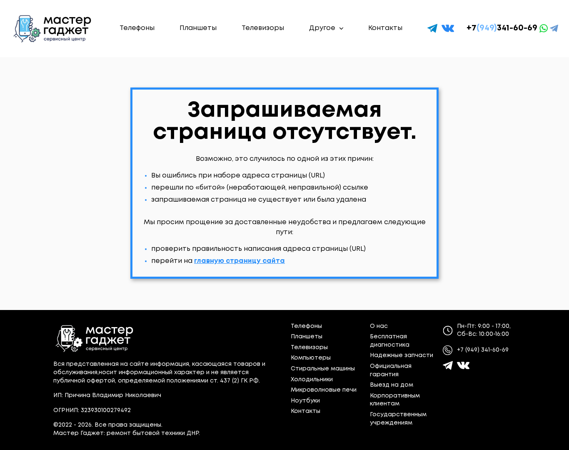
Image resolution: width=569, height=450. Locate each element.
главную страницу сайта (239, 261)
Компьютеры (311, 357)
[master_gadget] (463, 365)
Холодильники (312, 379)
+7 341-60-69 (502, 28)
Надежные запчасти (401, 355)
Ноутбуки (305, 400)
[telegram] (432, 28)
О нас (379, 326)
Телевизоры (263, 28)
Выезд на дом (391, 385)
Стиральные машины (323, 368)
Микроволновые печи (324, 390)
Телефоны (137, 28)
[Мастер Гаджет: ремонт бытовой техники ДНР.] (53, 28)
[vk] (448, 28)
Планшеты (198, 28)
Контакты (385, 28)
